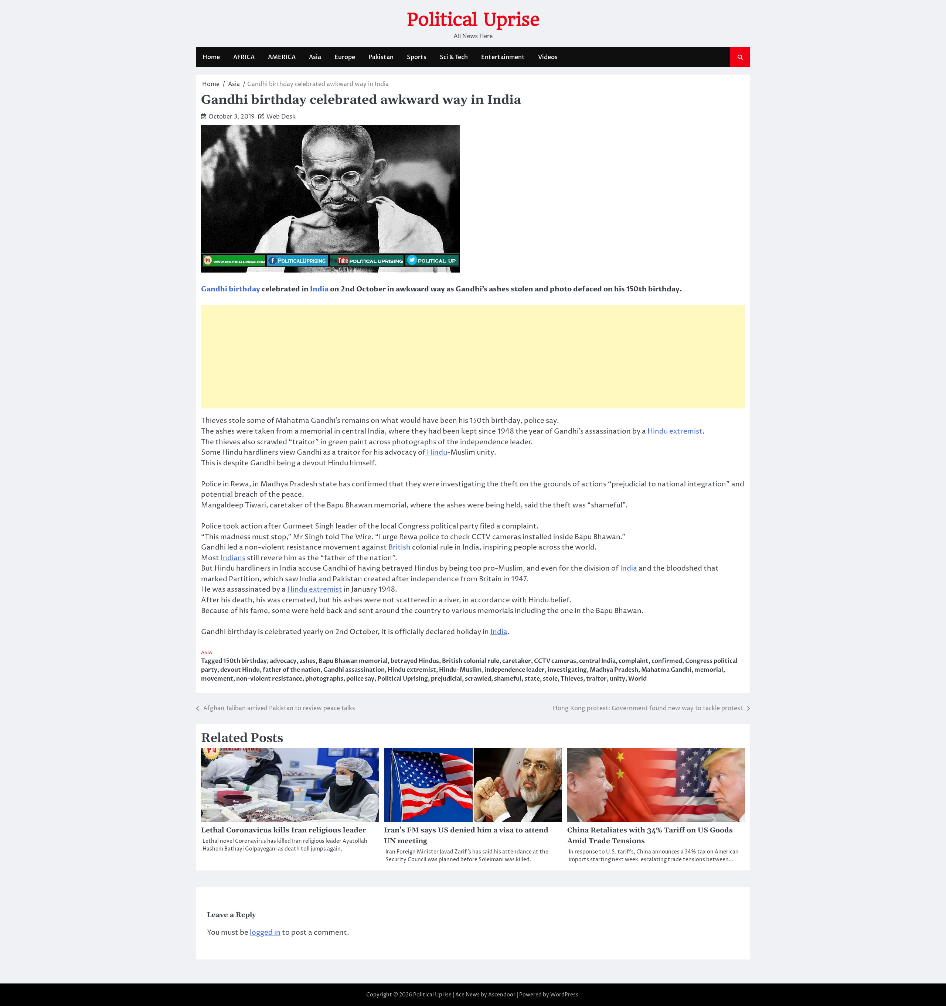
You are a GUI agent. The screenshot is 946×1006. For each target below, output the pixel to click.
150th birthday (245, 661)
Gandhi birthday (230, 289)
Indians (233, 558)
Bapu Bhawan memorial (353, 661)
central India (597, 661)
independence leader (515, 670)
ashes (307, 661)
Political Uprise (473, 19)
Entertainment (503, 57)
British (399, 547)
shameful (507, 679)
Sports (416, 57)
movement (217, 679)
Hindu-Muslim (460, 670)
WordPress (564, 994)
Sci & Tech (454, 57)
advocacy (283, 661)
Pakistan (381, 57)
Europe (344, 57)
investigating (567, 670)
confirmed (666, 661)
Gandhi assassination (354, 670)
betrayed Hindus (415, 661)
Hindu (436, 452)
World (637, 679)
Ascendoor (501, 994)
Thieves (572, 679)
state (532, 679)
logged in (265, 932)
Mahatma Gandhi (666, 670)
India (319, 289)
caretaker (516, 661)
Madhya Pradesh (614, 670)
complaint (634, 661)
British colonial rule (470, 661)
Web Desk (281, 117)
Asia (315, 57)
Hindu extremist (674, 431)
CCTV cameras (555, 661)
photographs (324, 679)
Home (211, 57)
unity (617, 679)
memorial (708, 670)
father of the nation (291, 670)
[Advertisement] (473, 356)
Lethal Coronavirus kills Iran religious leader (283, 830)
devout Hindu (240, 670)
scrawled (478, 679)
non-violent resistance (269, 679)
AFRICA (244, 57)
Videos (548, 57)
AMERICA (282, 57)
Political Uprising (402, 679)
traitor (596, 679)
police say (360, 679)
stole (550, 679)
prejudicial (446, 679)
